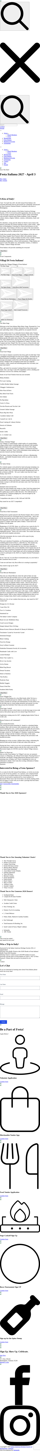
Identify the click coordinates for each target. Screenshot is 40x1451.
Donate (6, 165)
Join (5, 163)
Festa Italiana (7, 140)
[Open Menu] (0, 130)
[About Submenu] (8, 133)
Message (2, 1004)
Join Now (3, 1355)
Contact (6, 161)
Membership (7, 138)
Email (1, 994)
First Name (3, 974)
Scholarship (7, 143)
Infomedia (16, 1450)
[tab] (5, 272)
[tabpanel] (20, 335)
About (5, 133)
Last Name (3, 984)
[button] (20, 63)
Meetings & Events (9, 141)
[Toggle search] (14, 16)
